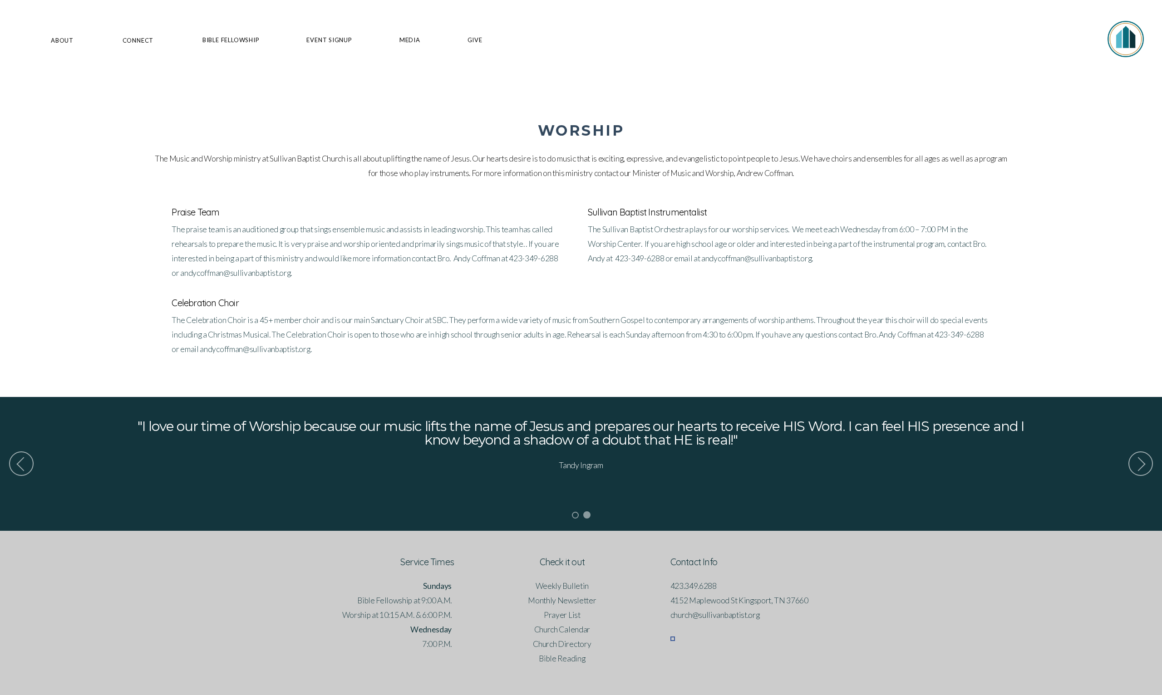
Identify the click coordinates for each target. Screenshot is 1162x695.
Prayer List (562, 615)
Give (475, 40)
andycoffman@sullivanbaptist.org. (255, 349)
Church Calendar (562, 629)
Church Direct (556, 644)
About (63, 40)
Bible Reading (562, 658)
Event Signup (329, 40)
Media (409, 40)
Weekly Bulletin (562, 586)
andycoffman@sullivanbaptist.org (235, 273)
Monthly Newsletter (562, 600)
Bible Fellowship (230, 40)
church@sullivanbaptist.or (713, 615)
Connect (139, 40)
